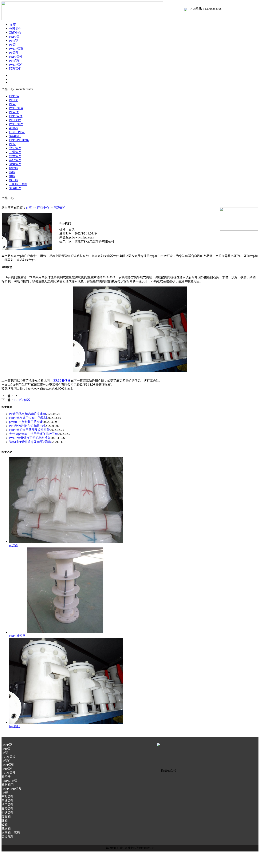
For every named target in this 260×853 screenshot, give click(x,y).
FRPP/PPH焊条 (19, 140)
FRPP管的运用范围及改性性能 (29, 429)
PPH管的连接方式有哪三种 (27, 425)
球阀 (12, 172)
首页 (29, 207)
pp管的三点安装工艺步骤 (26, 421)
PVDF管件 (16, 64)
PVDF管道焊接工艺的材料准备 (30, 437)
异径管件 (15, 160)
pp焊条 (13, 545)
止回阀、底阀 (18, 184)
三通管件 (15, 152)
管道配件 (15, 188)
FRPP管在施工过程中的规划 (28, 417)
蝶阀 (12, 176)
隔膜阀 (13, 168)
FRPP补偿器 (62, 380)
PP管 (12, 44)
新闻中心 (15, 32)
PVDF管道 (16, 48)
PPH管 (13, 40)
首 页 (12, 24)
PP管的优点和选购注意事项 (27, 413)
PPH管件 (15, 60)
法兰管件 (15, 156)
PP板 (12, 144)
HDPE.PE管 (17, 132)
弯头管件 (15, 148)
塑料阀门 (15, 136)
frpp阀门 (14, 726)
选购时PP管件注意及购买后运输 (30, 441)
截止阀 (13, 180)
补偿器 (13, 128)
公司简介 (15, 28)
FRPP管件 (15, 56)
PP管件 (14, 52)
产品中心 (43, 207)
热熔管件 (15, 164)
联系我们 (15, 68)
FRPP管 (14, 36)
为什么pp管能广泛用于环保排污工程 (33, 433)
